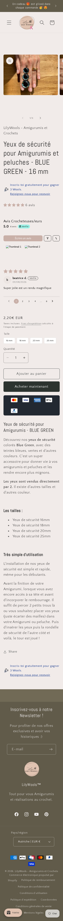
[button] (9, 23)
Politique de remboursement (38, 880)
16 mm (9, 340)
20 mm (36, 340)
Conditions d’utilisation (33, 893)
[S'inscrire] (51, 749)
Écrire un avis (23, 238)
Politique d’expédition (23, 899)
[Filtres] (47, 238)
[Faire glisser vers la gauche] (22, 118)
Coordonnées (49, 899)
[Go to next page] (53, 301)
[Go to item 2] (32, 254)
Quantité (9, 348)
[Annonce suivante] (56, 6)
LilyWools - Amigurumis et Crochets (36, 871)
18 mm (22, 340)
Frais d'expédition (31, 323)
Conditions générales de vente (34, 906)
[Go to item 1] (13, 254)
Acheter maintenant (31, 387)
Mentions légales (34, 912)
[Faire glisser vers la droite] (40, 118)
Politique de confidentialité (34, 886)
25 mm (50, 340)
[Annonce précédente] (7, 6)
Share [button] (13, 651)
